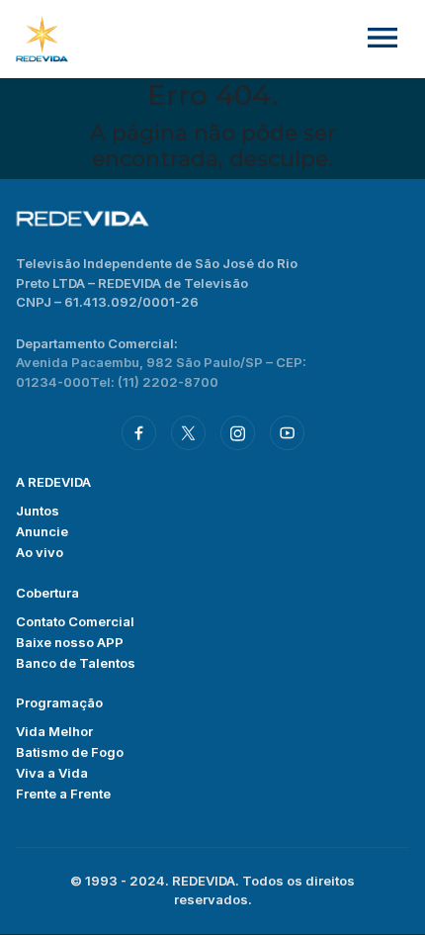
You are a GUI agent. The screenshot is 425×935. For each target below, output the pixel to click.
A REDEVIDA (53, 482)
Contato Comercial (75, 621)
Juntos (37, 510)
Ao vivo (39, 552)
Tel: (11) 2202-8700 (154, 382)
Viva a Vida (52, 773)
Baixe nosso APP (70, 642)
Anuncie (42, 531)
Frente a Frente (63, 793)
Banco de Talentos (75, 663)
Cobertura (47, 593)
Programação (59, 702)
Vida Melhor (54, 731)
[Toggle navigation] (382, 39)
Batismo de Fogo (70, 752)
